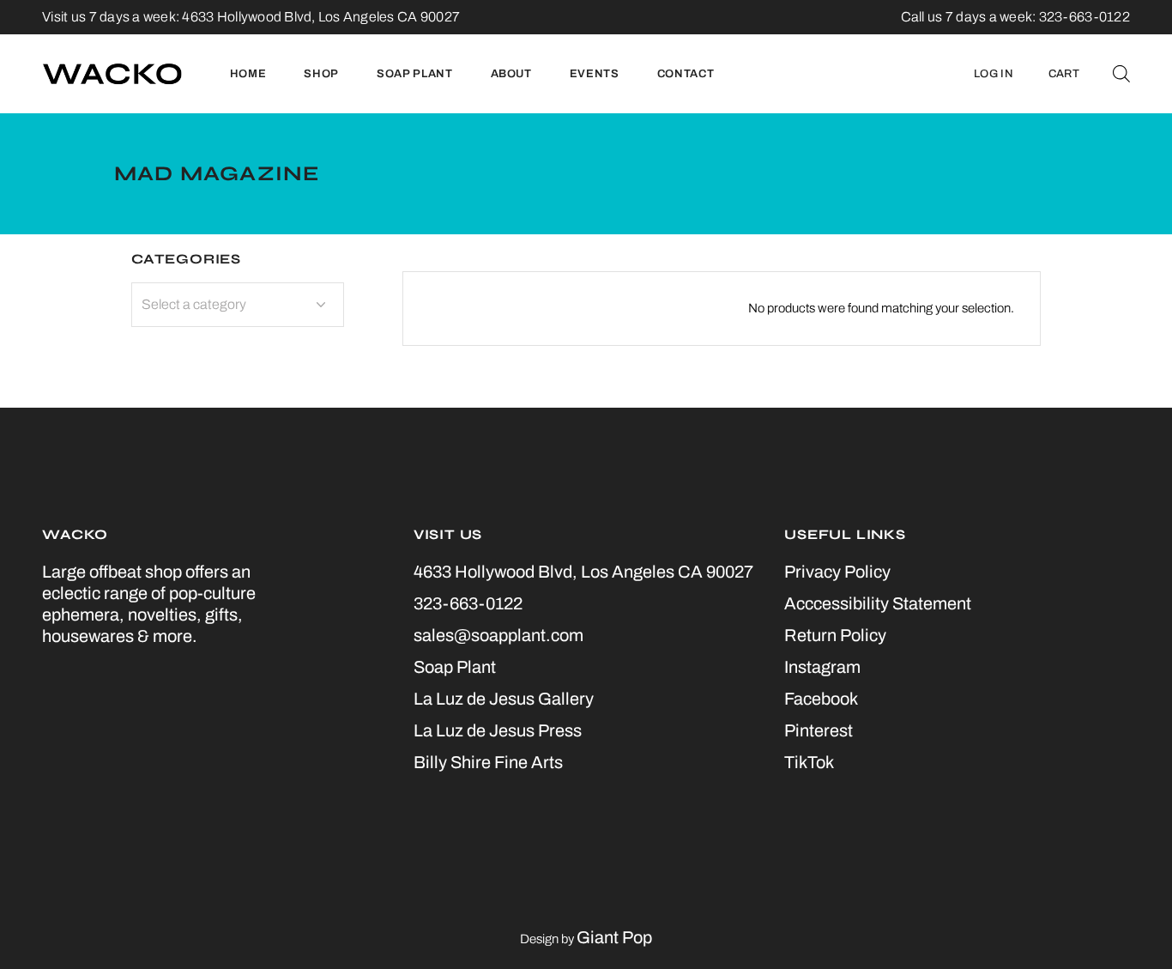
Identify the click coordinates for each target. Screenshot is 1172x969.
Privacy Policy (837, 571)
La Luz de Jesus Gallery (504, 698)
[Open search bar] (1121, 73)
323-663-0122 (468, 603)
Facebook (821, 698)
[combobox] (237, 304)
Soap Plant (455, 666)
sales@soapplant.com (498, 635)
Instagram (822, 666)
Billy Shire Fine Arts (488, 762)
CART (1063, 74)
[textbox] (238, 305)
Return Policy (835, 635)
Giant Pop (614, 937)
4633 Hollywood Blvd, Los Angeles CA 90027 (321, 16)
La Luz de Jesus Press (498, 730)
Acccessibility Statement (877, 603)
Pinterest (818, 730)
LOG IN (993, 74)
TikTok (809, 762)
